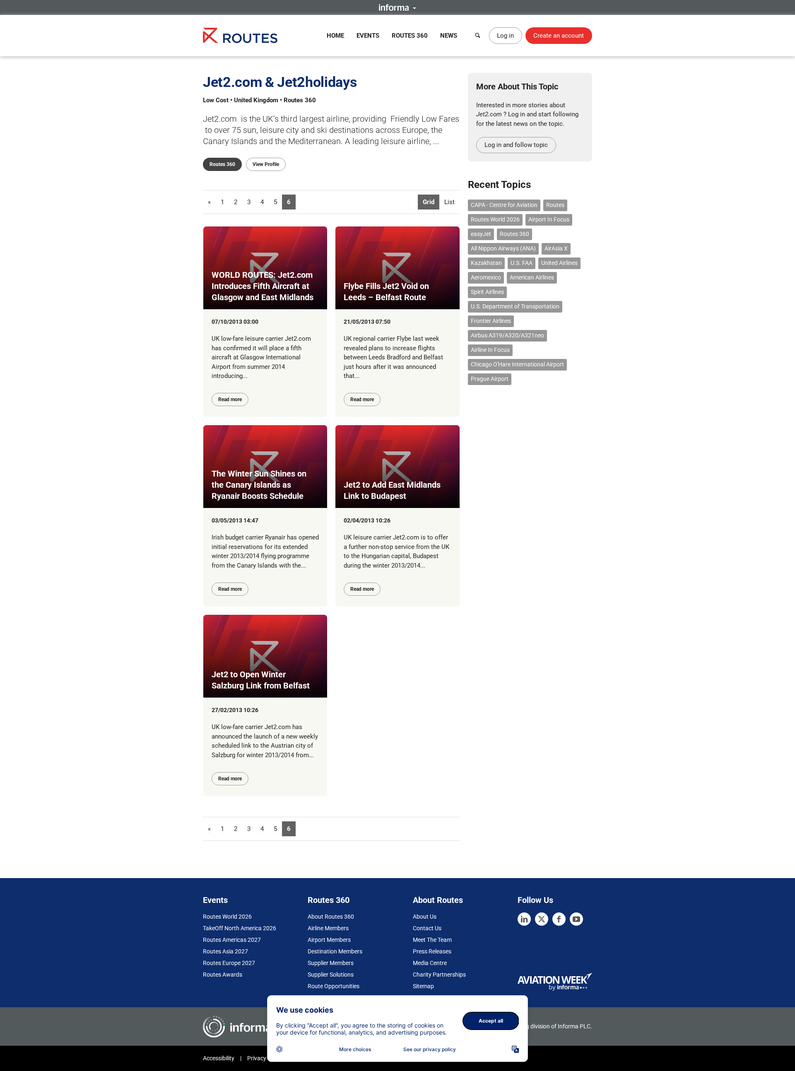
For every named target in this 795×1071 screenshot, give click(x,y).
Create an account (558, 35)
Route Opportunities (333, 986)
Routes (555, 205)
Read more (230, 399)
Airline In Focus (490, 350)
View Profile (266, 164)
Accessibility (218, 1058)
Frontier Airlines (491, 321)
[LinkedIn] (524, 919)
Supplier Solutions (331, 974)
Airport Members (329, 939)
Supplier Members (331, 963)
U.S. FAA (521, 263)
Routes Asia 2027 (225, 951)
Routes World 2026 (495, 219)
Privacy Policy (265, 1058)
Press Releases (432, 951)
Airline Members (328, 928)
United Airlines (559, 263)
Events (368, 35)
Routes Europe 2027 (229, 963)
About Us (424, 916)
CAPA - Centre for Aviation (504, 205)
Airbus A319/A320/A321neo (507, 335)
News (448, 35)
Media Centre (430, 963)
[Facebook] (559, 919)
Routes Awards (222, 974)
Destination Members (335, 951)
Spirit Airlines (487, 292)
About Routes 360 (331, 916)
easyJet (481, 234)
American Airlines (532, 277)
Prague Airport (489, 378)
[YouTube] (576, 919)
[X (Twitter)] (541, 919)
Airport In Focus (548, 219)
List (449, 202)
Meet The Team (432, 939)
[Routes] (240, 35)
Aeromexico (486, 277)
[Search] (478, 35)
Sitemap (423, 986)
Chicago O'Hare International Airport (517, 364)
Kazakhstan (486, 263)
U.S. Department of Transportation (515, 306)
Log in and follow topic (516, 145)
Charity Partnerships (439, 974)
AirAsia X (556, 248)
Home (335, 35)
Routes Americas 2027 (232, 939)
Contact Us (427, 928)
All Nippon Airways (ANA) (503, 248)
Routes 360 (410, 35)
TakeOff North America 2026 (239, 928)
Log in (505, 35)
